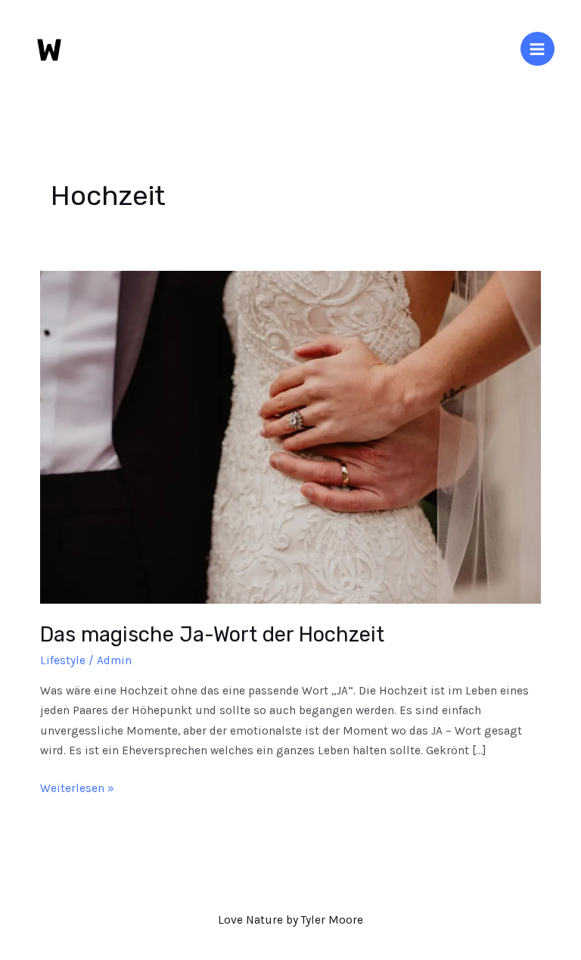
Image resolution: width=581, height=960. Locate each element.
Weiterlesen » (77, 786)
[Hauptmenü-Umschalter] (537, 49)
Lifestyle (62, 660)
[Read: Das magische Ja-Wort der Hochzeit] (290, 436)
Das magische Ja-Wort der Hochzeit (212, 634)
